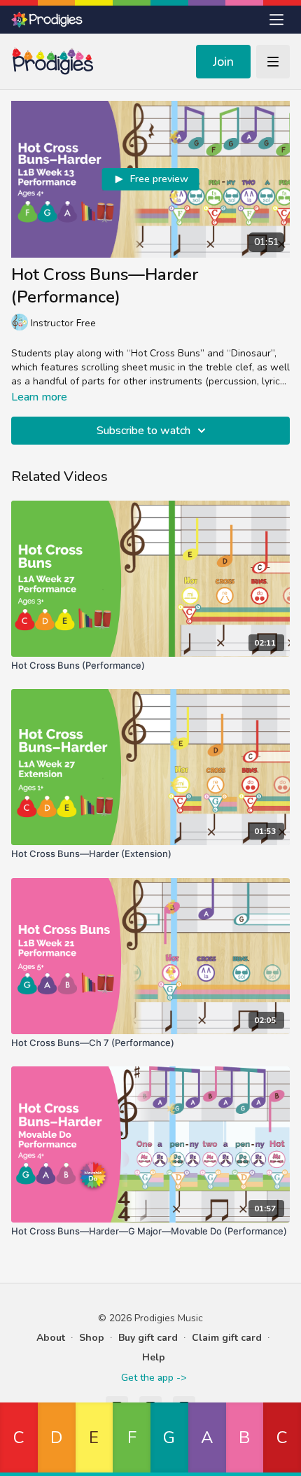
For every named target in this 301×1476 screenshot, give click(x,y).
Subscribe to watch (143, 430)
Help (153, 1357)
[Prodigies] (47, 19)
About (50, 1337)
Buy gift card (148, 1337)
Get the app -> (153, 1377)
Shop (91, 1337)
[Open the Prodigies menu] (276, 19)
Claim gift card (227, 1337)
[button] (19, 1439)
